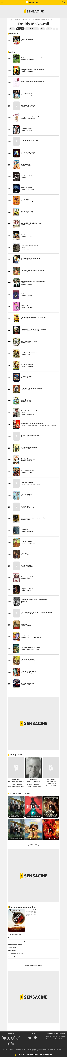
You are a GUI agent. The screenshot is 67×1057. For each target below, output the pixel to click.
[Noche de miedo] (16, 188)
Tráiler (28, 916)
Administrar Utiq (51, 1049)
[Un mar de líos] (16, 164)
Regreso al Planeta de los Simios (32, 423)
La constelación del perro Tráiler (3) (17, 838)
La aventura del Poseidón (29, 341)
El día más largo (26, 565)
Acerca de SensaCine (8, 1049)
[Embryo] (16, 294)
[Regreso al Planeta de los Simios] (16, 424)
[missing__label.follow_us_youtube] (4, 1038)
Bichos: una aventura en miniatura (32, 58)
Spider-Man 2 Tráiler (51, 838)
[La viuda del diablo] (16, 40)
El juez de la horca (27, 364)
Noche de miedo (26, 187)
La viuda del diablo (27, 39)
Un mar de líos (26, 164)
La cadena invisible (27, 659)
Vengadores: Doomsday (14, 934)
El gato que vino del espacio (30, 258)
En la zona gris (12, 950)
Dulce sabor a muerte (14, 960)
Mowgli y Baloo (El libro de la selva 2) (33, 70)
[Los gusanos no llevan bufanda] (16, 117)
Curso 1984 (25, 199)
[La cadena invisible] (16, 660)
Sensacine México (60, 1039)
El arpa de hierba (26, 93)
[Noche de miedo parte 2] (16, 153)
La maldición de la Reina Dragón (31, 223)
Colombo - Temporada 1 (29, 411)
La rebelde (24, 530)
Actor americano (26, 19)
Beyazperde (62, 1036)
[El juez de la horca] (16, 365)
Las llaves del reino (27, 636)
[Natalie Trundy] (16, 767)
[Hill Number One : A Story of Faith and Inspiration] (16, 613)
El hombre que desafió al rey (16, 953)
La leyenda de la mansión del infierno (33, 329)
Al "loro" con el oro (27, 471)
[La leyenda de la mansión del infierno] (16, 330)
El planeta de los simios (29, 447)
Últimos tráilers (33, 844)
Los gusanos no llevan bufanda (31, 117)
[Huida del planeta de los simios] (16, 389)
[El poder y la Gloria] (16, 577)
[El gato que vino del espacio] (16, 259)
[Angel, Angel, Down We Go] (16, 436)
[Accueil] (32, 2)
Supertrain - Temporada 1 (29, 246)
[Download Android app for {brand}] (36, 1037)
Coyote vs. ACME (31, 910)
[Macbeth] (16, 624)
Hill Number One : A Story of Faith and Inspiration (37, 612)
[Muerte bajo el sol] (16, 212)
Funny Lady (25, 305)
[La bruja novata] (16, 400)
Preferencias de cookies (33, 1051)
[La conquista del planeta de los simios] (16, 318)
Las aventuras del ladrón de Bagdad (33, 270)
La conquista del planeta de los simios (33, 317)
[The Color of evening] (16, 105)
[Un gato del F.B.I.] (16, 542)
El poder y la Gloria (27, 577)
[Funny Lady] (16, 306)
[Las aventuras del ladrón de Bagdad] (16, 271)
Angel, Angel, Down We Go (30, 435)
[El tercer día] (16, 507)
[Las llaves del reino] (16, 636)
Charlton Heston (33, 779)
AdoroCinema (50, 1039)
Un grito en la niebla (27, 589)
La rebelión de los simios (29, 353)
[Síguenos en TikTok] (9, 1043)
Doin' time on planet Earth (29, 140)
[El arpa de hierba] (16, 94)
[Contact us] (13, 1043)
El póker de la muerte (28, 459)
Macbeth (24, 624)
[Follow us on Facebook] (9, 1038)
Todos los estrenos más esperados (33, 965)
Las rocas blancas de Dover (30, 647)
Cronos (10, 938)
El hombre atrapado (27, 683)
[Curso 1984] (16, 200)
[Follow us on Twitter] (13, 1038)
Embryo (23, 294)
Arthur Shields (51, 779)
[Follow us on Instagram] (18, 1038)
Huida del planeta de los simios (31, 388)
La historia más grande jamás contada (33, 518)
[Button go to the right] (57, 29)
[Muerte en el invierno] (16, 176)
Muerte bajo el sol (27, 211)
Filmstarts (55, 1036)
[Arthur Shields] (51, 767)
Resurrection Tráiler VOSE (33, 816)
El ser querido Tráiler (51, 816)
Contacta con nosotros (20, 1049)
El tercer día (25, 506)
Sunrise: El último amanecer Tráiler (34, 838)
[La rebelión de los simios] (16, 353)
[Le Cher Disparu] (16, 495)
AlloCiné (48, 1036)
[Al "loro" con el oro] (16, 471)
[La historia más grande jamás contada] (16, 518)
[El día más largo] (16, 566)
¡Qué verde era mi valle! (28, 671)
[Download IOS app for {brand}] (30, 1037)
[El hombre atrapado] (16, 683)
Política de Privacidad (41, 1049)
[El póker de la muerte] (16, 459)
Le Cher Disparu (26, 494)
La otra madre (12, 957)
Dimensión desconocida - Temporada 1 (34, 599)
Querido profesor (26, 376)
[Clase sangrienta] (16, 129)
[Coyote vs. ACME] (16, 920)
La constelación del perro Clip (16, 816)
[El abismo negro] (16, 235)
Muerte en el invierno (28, 176)
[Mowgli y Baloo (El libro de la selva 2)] (16, 70)
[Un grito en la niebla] (16, 589)
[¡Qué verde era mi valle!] (16, 672)
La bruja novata (26, 400)
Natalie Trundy (16, 779)
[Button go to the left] (54, 29)
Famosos (16, 19)
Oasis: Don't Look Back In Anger (17, 941)
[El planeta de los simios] (16, 448)
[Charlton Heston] (33, 767)
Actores (20, 19)
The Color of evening (28, 105)
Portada (10, 19)
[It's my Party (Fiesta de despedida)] (16, 82)
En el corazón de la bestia (15, 944)
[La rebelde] (16, 530)
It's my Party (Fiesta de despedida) (32, 81)
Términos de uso (31, 1049)
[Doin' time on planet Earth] (16, 141)
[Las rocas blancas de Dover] (16, 648)
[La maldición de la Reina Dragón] (16, 223)
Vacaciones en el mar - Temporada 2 (33, 281)
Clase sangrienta (26, 128)
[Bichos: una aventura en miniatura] (16, 58)
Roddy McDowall (35, 19)
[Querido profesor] (16, 377)
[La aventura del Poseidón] (16, 341)
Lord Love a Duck (27, 482)
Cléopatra (24, 553)
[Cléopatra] (16, 554)
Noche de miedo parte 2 (29, 152)
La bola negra (12, 947)
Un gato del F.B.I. (26, 541)
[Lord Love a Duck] (16, 483)
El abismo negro (26, 235)
